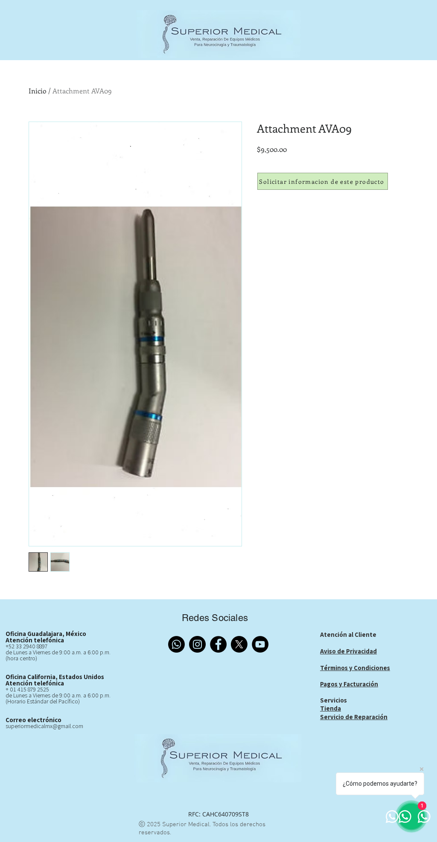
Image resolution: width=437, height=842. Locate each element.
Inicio (38, 90)
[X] (239, 644)
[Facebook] (218, 644)
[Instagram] (197, 644)
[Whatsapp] (176, 644)
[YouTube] (260, 644)
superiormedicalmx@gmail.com (44, 726)
